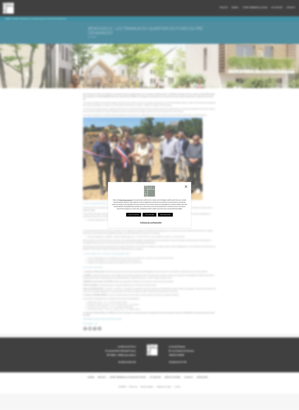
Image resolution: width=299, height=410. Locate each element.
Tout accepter (133, 214)
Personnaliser (165, 214)
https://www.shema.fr (125, 200)
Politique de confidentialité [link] (151, 222)
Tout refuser (149, 214)
